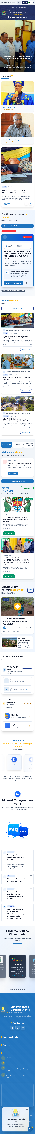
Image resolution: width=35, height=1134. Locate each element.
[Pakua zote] (26, 680)
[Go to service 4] (17, 989)
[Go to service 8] (25, 989)
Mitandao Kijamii (15, 2)
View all (30, 590)
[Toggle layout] (27, 1108)
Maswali (5, 2)
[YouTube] (23, 1028)
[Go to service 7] (23, 989)
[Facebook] (12, 1028)
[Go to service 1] (10, 989)
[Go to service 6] (21, 989)
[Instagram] (17, 1028)
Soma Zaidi (7, 203)
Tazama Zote (27, 669)
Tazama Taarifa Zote (12, 226)
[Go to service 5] (19, 989)
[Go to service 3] (15, 989)
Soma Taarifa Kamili (12, 283)
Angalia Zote (26, 488)
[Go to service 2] (12, 989)
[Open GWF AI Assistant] (30, 1129)
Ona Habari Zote (17, 308)
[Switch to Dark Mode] (19, 3)
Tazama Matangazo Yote (17, 481)
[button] (17, 860)
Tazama (14, 473)
